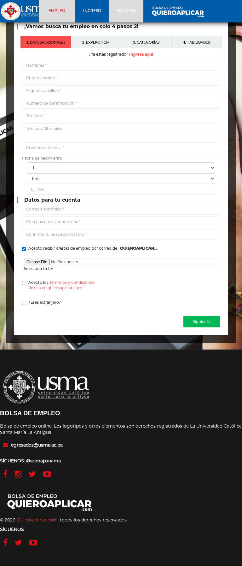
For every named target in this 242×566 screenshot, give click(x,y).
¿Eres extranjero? (44, 302)
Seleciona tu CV (38, 268)
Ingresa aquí (141, 54)
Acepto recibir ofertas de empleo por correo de (74, 248)
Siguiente (201, 321)
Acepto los (61, 285)
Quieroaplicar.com (37, 520)
